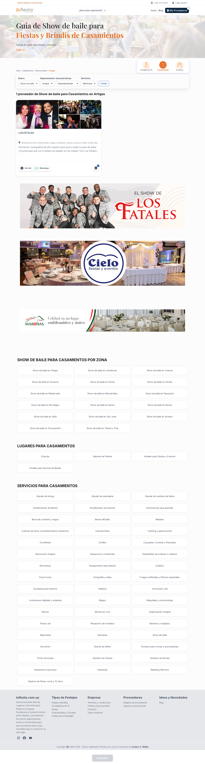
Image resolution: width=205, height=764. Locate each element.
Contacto (92, 709)
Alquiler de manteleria (102, 496)
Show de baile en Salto (45, 416)
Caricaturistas (102, 531)
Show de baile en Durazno (45, 382)
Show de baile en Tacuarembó (45, 428)
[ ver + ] (20, 49)
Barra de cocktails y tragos (45, 519)
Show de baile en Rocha (160, 405)
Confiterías (45, 542)
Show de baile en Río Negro (45, 405)
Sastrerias (102, 635)
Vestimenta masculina (45, 669)
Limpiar (104, 83)
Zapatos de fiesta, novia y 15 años (45, 681)
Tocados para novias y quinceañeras (159, 646)
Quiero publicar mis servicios (30, 3)
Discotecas (45, 565)
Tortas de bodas (45, 658)
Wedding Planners (160, 669)
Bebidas (160, 519)
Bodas (55, 709)
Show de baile (160, 635)
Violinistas (102, 669)
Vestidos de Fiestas (102, 658)
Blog (160, 10)
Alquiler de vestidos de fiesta (159, 496)
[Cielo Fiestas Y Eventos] (102, 263)
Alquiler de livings (45, 496)
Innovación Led (160, 588)
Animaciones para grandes (159, 508)
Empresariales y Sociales (64, 712)
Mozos (45, 612)
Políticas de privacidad (98, 706)
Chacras (45, 456)
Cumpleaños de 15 (60, 706)
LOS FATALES (26, 132)
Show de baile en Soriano (160, 416)
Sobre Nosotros (95, 712)
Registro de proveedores (135, 702)
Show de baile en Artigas (45, 370)
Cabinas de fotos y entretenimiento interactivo (45, 531)
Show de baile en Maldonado (45, 393)
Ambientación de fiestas (45, 508)
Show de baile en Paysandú (160, 393)
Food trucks (45, 577)
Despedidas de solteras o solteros (159, 554)
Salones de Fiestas (102, 456)
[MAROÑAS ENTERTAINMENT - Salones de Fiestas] (102, 320)
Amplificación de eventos (102, 508)
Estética (160, 565)
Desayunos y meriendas (102, 554)
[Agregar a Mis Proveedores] (96, 168)
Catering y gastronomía (160, 531)
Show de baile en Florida (159, 382)
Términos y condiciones (99, 702)
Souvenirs (45, 646)
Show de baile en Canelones (102, 370)
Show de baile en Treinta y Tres (102, 428)
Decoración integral (45, 554)
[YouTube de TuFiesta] (30, 738)
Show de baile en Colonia (160, 370)
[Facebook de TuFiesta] (24, 738)
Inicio (154, 10)
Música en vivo (102, 612)
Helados (102, 588)
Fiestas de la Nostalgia (62, 716)
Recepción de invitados (102, 623)
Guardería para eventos (45, 588)
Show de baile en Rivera (102, 405)
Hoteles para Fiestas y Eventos (160, 456)
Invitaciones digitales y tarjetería (45, 600)
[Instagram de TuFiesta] (18, 738)
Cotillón (102, 542)
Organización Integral (160, 612)
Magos (102, 600)
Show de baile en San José (102, 416)
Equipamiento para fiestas (102, 565)
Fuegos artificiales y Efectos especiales (160, 577)
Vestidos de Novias (160, 658)
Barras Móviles (102, 519)
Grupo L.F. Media (140, 747)
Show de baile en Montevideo (102, 393)
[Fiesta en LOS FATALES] (37, 114)
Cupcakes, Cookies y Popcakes (159, 542)
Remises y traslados (159, 623)
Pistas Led (45, 623)
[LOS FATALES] (69, 107)
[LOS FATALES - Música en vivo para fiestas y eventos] (102, 205)
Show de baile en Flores (102, 382)
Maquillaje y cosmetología (160, 600)
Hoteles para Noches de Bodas (45, 468)
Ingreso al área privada (134, 706)
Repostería (45, 635)
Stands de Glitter (102, 646)
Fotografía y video (102, 577)
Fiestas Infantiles (60, 702)
